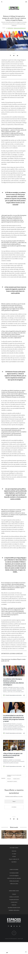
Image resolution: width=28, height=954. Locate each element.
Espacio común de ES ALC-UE (20, 27)
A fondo (14, 856)
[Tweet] (13, 55)
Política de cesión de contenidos (14, 878)
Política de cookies (14, 883)
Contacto (14, 894)
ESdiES (3, 27)
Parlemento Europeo (12, 781)
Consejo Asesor (14, 902)
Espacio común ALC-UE (14, 859)
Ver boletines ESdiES (14, 872)
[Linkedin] (17, 926)
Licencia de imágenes (14, 875)
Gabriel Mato (17, 778)
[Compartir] (10, 55)
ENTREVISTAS (10, 27)
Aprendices (14, 861)
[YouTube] (11, 926)
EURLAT (9, 778)
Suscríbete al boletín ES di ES (14, 907)
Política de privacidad (14, 881)
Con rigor (14, 853)
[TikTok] (14, 926)
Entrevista (14, 851)
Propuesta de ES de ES (14, 899)
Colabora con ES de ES (14, 896)
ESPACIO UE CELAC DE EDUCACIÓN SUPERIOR (14, 776)
